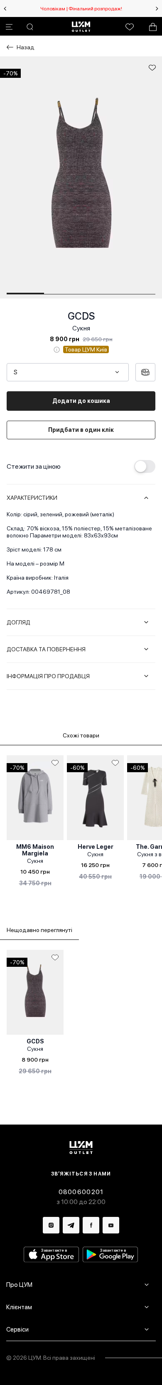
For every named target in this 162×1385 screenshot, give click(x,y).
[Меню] (9, 27)
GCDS (81, 316)
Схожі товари (81, 735)
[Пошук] (30, 27)
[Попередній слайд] (5, 9)
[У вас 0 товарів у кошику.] (153, 27)
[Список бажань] (130, 27)
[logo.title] (81, 1147)
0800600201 (81, 1192)
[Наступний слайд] (157, 9)
